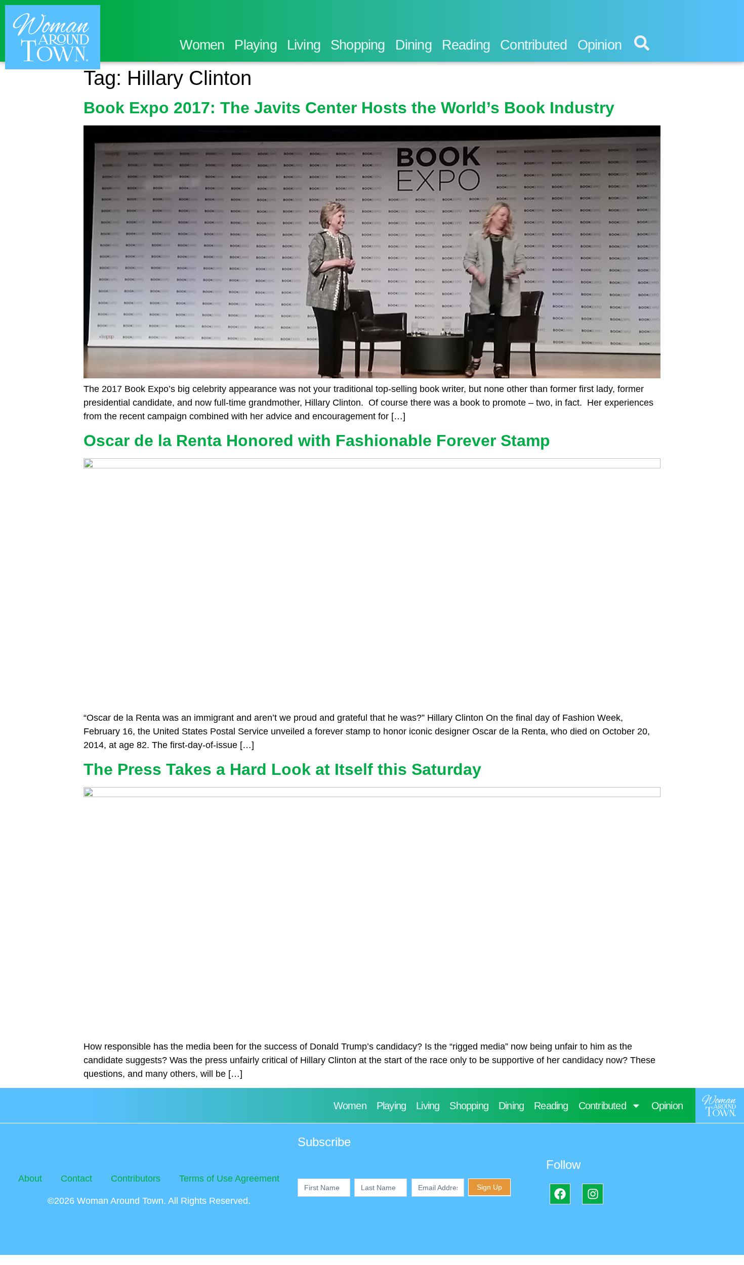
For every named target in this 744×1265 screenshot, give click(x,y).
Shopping (357, 45)
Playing (255, 45)
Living (303, 45)
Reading (466, 45)
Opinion (599, 45)
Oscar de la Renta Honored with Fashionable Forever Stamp (317, 440)
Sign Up (489, 1187)
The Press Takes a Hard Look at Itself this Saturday (282, 769)
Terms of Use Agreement (229, 1178)
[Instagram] (592, 1194)
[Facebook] (560, 1194)
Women (202, 45)
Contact (76, 1178)
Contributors (135, 1178)
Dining (413, 45)
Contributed (533, 45)
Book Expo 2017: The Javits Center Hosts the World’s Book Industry (349, 108)
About (30, 1178)
